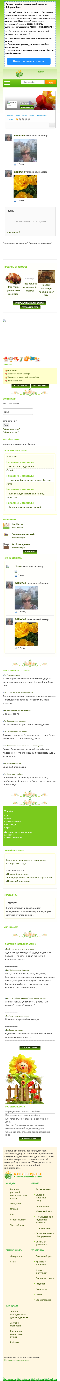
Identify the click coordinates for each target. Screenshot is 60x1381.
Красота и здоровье (41, 1263)
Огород (7, 819)
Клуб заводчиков (21, 544)
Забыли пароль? (11, 429)
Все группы (13, 232)
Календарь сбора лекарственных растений (29, 877)
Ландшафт (15, 1203)
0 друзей (10, 119)
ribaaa (18, 566)
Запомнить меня (10, 421)
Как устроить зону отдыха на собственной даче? (27, 1120)
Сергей (10, 470)
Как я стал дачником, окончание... (27, 494)
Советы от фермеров (41, 1243)
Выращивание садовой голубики (22, 1111)
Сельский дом (10, 825)
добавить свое (39, 386)
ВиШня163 (19, 135)
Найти (50, 83)
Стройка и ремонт (12, 822)
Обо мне (10, 116)
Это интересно (43, 1300)
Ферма (8, 827)
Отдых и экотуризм (41, 1271)
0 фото (17, 116)
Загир (9, 484)
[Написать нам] (32, 359)
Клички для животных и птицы (16, 1334)
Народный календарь (18, 881)
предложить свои (30, 307)
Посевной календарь (18, 874)
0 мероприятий (41, 116)
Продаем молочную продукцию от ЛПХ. (46, 290)
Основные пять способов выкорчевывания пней (27, 1133)
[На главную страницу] (5, 359)
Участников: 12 (18, 528)
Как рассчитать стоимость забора (22, 1115)
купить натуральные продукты (29, 303)
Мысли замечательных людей (25, 507)
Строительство (18, 1220)
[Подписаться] (26, 359)
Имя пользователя (11, 403)
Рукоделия (41, 1289)
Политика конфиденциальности (17, 1360)
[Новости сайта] (10, 359)
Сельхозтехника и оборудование (45, 1235)
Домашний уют (44, 1256)
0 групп (31, 116)
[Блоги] (21, 359)
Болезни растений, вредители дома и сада (18, 1193)
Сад (6, 816)
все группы (30, 552)
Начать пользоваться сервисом (28, 61)
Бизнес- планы (43, 1189)
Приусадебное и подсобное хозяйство (44, 1220)
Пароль (6, 412)
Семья (39, 1294)
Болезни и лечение (13, 838)
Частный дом (17, 1225)
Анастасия (11, 457)
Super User (11, 497)
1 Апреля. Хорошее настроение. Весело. (30, 480)
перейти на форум (30, 1048)
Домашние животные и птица (18, 832)
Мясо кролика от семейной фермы (29, 287)
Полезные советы (45, 1278)
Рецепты (40, 1284)
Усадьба (8, 811)
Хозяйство (9, 835)
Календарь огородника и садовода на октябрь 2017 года (26, 862)
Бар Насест (17, 524)
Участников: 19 (18, 538)
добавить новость (30, 1139)
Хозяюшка (38, 1250)
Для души (12, 1306)
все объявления (21, 386)
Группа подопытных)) (23, 534)
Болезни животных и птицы (42, 1198)
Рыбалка (14, 1342)
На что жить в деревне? (21, 466)
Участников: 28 (18, 548)
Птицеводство (43, 1228)
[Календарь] (38, 359)
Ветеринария (42, 1206)
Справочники (14, 1250)
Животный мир (44, 1211)
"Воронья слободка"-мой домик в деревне (19, 1314)
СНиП (13, 1262)
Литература (16, 1256)
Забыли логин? (11, 432)
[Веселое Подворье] (16, 359)
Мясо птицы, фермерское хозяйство (13, 290)
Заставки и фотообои (15, 1324)
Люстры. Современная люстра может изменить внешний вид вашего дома (25, 1127)
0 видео (24, 116)
